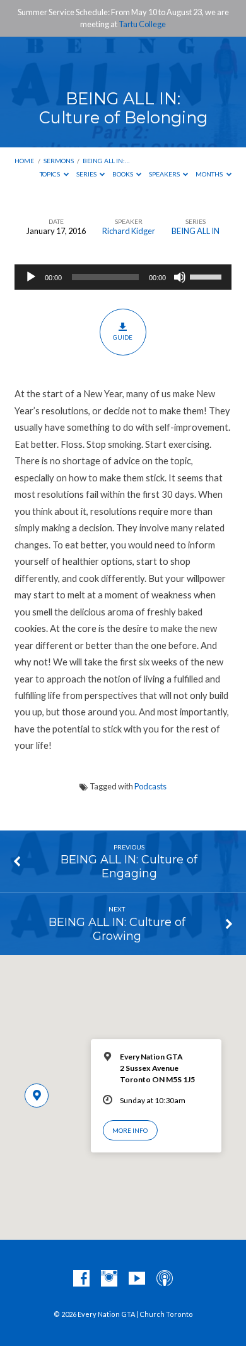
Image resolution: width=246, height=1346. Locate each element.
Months (210, 174)
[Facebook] (81, 1279)
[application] (123, 277)
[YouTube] (137, 1279)
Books (123, 174)
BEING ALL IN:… (106, 160)
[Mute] (179, 277)
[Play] (31, 277)
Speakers (165, 174)
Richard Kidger (128, 231)
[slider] (207, 275)
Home (24, 160)
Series (87, 174)
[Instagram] (109, 1279)
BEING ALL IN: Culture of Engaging (129, 866)
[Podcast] (164, 1279)
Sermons (59, 160)
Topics (50, 174)
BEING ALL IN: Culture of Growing (117, 928)
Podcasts (150, 786)
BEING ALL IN (196, 231)
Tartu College (142, 24)
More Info (130, 1130)
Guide (122, 337)
